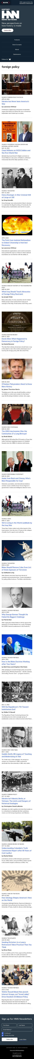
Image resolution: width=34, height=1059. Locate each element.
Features (17, 40)
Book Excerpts (17, 44)
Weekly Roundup (9, 1035)
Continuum (7, 1033)
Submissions (17, 54)
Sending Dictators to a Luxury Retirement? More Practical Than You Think (17, 944)
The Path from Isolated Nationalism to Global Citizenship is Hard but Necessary (16, 242)
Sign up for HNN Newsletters (17, 1050)
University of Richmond (26, 3)
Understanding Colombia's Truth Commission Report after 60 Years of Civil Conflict (16, 850)
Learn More (22, 1039)
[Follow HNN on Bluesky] (10, 59)
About (17, 49)
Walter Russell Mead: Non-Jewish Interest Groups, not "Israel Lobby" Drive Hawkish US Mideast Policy (15, 994)
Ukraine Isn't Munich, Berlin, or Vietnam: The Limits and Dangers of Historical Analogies (16, 800)
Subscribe (7, 30)
